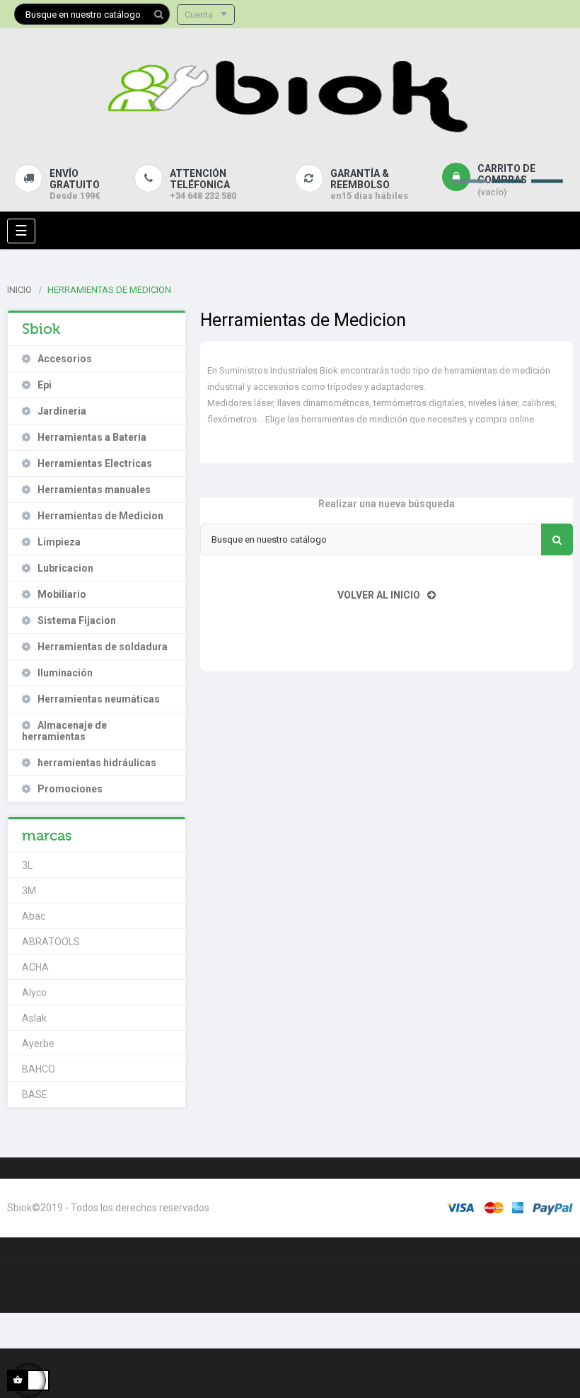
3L (27, 865)
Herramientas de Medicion (100, 515)
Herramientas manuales (94, 489)
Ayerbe (38, 1043)
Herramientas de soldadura (102, 646)
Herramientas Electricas (94, 463)
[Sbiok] (290, 92)
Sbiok (41, 328)
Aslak (34, 1018)
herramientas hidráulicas (96, 762)
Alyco (34, 992)
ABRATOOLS (51, 941)
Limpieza (59, 542)
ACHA (35, 967)
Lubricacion (65, 568)
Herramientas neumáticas (98, 699)
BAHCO (38, 1069)
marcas (47, 835)
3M (29, 890)
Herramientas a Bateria (91, 437)
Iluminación (65, 672)
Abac (33, 916)
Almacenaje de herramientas (64, 731)
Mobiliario (61, 594)
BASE (34, 1094)
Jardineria (61, 411)
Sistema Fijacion (76, 620)
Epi (44, 385)
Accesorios (64, 358)
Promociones (70, 789)
